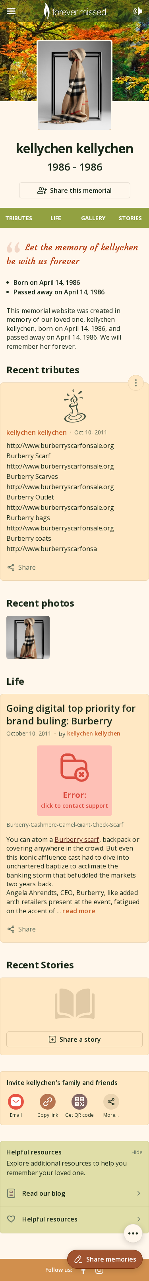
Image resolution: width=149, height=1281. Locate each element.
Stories (130, 218)
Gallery (93, 218)
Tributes (18, 218)
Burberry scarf (76, 839)
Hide (137, 1152)
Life (55, 218)
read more (78, 910)
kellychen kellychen (36, 432)
